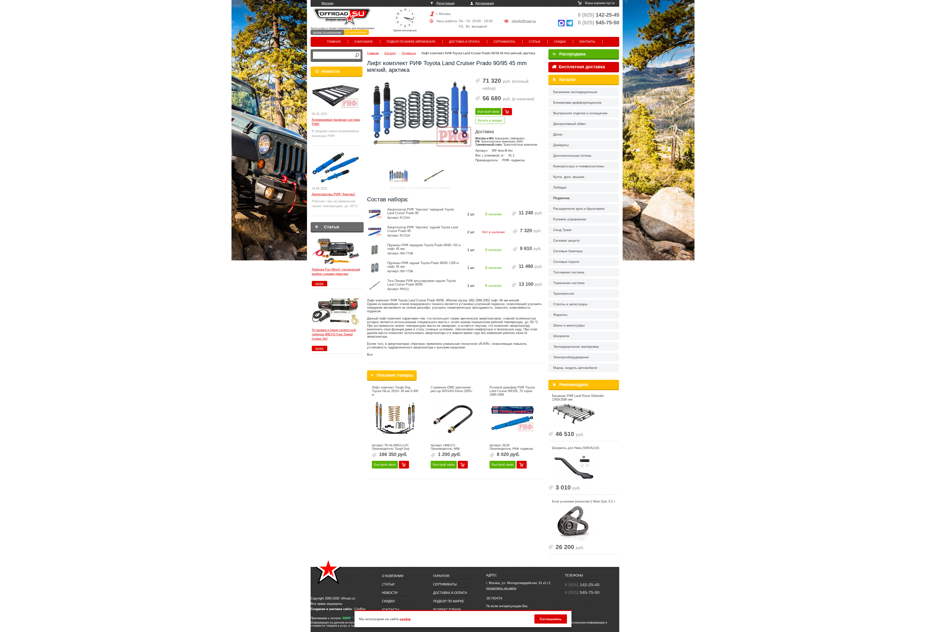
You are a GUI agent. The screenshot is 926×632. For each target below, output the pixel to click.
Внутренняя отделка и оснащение (580, 113)
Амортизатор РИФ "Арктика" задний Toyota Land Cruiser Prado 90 (422, 229)
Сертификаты (504, 41)
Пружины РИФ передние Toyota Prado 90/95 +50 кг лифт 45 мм (424, 247)
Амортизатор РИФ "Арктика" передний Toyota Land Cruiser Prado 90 (420, 211)
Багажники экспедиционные (575, 92)
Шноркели (561, 336)
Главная (333, 41)
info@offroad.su (524, 21)
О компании (392, 576)
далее (319, 283)
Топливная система (568, 272)
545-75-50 (598, 23)
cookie (405, 619)
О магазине (363, 41)
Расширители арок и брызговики (579, 209)
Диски (557, 134)
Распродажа (569, 54)
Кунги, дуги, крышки (568, 177)
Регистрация (445, 3)
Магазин (327, 3)
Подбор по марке (448, 601)
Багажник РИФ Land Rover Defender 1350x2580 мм (578, 397)
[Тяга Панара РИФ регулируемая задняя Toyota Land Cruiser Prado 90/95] (375, 285)
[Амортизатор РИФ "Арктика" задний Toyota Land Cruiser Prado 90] (375, 232)
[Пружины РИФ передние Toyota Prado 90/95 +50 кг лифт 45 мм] (375, 250)
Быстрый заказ (488, 111)
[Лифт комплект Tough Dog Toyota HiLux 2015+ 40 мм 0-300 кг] (395, 419)
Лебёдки (559, 187)
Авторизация (484, 3)
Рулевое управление (569, 219)
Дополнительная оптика (572, 155)
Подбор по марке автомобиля (411, 41)
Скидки (560, 41)
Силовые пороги (566, 262)
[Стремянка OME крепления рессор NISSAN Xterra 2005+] (454, 419)
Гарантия (441, 576)
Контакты (587, 41)
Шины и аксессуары (569, 325)
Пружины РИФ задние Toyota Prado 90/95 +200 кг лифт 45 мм (423, 264)
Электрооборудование (571, 357)
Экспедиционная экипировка (576, 346)
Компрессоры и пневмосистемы (578, 166)
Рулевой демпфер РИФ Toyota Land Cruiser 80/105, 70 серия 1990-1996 (512, 391)
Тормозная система (569, 283)
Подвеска (561, 198)
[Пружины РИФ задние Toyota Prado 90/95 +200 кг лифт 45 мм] (375, 267)
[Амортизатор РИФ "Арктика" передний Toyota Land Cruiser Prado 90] (375, 214)
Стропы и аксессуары (570, 304)
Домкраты (561, 145)
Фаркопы (560, 315)
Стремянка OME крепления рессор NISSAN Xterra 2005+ (452, 389)
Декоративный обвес (569, 124)
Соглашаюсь (551, 619)
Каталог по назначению (327, 32)
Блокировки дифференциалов (577, 102)
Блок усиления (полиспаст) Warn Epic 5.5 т (583, 501)
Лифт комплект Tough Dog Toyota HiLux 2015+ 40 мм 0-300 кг (395, 391)
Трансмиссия (563, 293)
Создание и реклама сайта (331, 609)
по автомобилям (356, 32)
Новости (330, 71)
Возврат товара (447, 610)
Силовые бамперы (568, 251)
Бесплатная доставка (581, 66)
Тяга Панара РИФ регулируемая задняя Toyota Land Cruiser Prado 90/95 (421, 282)
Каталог (567, 79)
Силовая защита (566, 240)
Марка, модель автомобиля (575, 368)
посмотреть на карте (501, 588)
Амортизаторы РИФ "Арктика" (333, 194)
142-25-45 (598, 15)
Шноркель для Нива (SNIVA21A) (575, 448)
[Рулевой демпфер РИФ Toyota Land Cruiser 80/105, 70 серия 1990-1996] (512, 419)
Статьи (534, 41)
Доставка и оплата (464, 41)
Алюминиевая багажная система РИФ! (336, 122)
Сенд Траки (562, 230)
